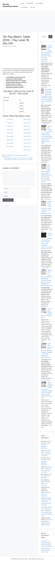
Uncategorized (25, 155)
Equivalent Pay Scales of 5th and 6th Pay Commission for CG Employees (46, 501)
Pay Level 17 (27, 146)
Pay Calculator (24, 7)
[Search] (50, 36)
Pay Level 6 (10, 136)
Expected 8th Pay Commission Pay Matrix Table (46, 550)
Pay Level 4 (10, 129)
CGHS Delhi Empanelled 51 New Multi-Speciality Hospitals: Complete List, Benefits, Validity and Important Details (46, 350)
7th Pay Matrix (29, 3)
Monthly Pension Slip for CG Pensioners (45, 483)
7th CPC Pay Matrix (8, 155)
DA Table (32, 7)
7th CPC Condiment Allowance (46, 476)
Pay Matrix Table (17, 155)
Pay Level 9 (10, 146)
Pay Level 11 (27, 122)
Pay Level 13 (27, 129)
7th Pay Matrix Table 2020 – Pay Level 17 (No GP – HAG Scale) (18, 159)
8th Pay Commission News (10, 5)
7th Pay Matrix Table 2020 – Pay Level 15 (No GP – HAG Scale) (18, 158)
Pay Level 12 (27, 126)
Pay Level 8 (10, 143)
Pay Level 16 (27, 143)
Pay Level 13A (27, 133)
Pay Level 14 (27, 136)
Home (22, 3)
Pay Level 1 (10, 119)
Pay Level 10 (27, 119)
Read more (44, 87)
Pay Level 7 (10, 139)
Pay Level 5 (10, 133)
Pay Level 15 (27, 139)
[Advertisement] (27, 20)
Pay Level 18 (27, 150)
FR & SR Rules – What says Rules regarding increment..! (46, 445)
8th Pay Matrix (39, 3)
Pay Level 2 (10, 122)
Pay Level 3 (10, 126)
